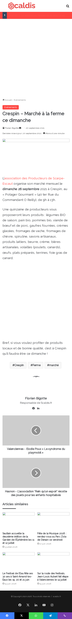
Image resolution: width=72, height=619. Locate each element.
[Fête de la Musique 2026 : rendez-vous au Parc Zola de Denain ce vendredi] (53, 521)
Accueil (8, 100)
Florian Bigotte (12, 128)
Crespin (19, 365)
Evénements (20, 100)
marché (54, 365)
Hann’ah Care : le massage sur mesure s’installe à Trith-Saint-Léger (40, 15)
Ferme (36, 365)
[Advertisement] (36, 57)
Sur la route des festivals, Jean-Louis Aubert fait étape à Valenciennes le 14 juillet (52, 576)
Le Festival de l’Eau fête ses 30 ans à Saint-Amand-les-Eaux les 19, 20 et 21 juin (18, 576)
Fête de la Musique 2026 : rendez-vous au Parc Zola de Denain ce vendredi (51, 536)
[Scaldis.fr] (21, 6)
